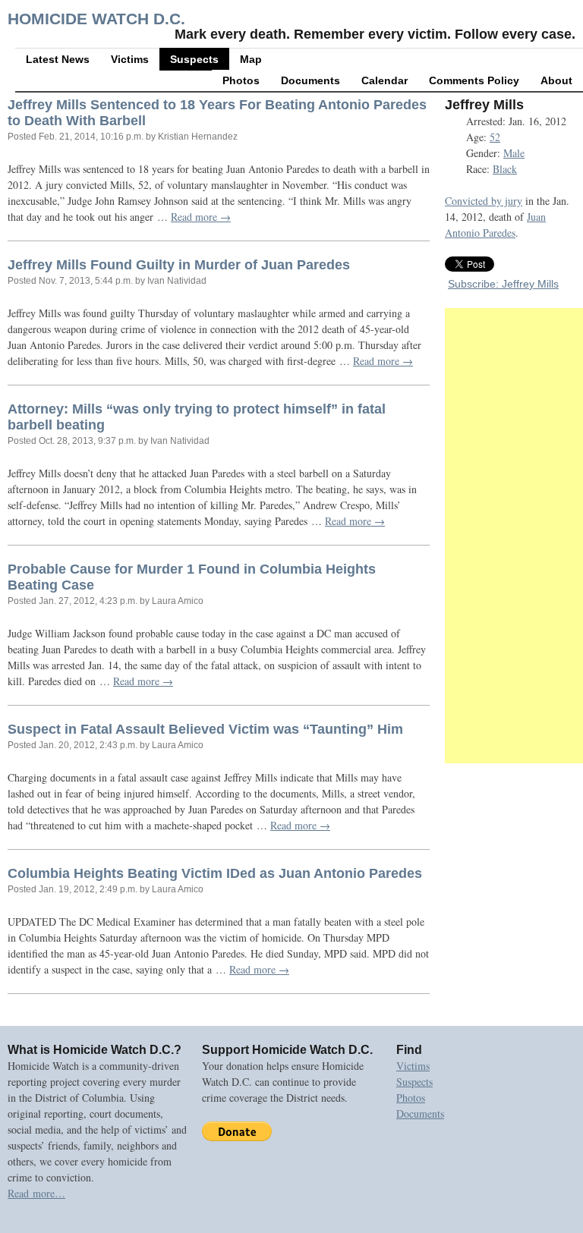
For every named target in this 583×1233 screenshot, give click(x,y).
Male (514, 153)
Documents (310, 80)
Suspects (194, 59)
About (556, 80)
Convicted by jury (483, 200)
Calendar (384, 80)
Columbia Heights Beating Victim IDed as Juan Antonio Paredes (215, 873)
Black (505, 169)
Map (251, 59)
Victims (130, 59)
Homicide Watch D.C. (96, 18)
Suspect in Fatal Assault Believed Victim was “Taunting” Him (205, 729)
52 (495, 137)
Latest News (58, 59)
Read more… (36, 1193)
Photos (241, 80)
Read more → (201, 216)
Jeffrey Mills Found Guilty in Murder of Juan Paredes (179, 264)
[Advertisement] (514, 535)
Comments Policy (474, 80)
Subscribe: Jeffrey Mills (503, 284)
